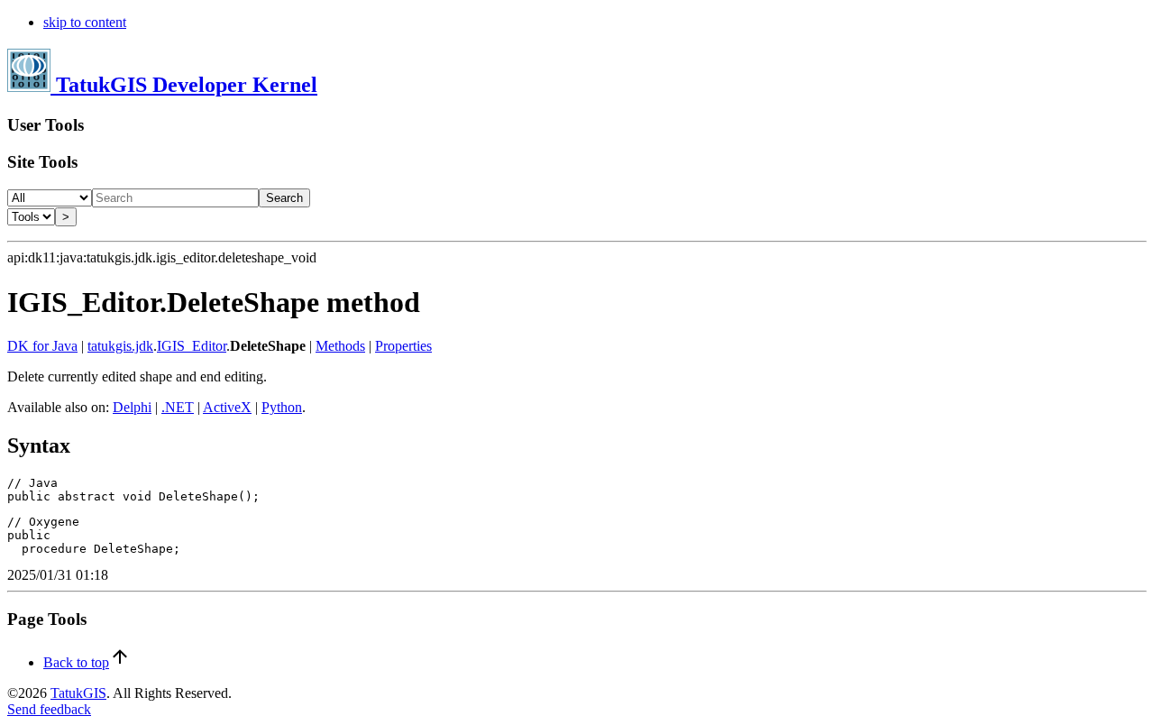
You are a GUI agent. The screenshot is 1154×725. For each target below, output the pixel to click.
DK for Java (42, 345)
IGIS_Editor (191, 345)
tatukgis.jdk (120, 345)
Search (284, 198)
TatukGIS (78, 693)
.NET (177, 407)
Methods (340, 345)
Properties (403, 345)
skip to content (84, 22)
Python (281, 407)
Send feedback (49, 709)
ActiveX (227, 407)
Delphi (132, 407)
